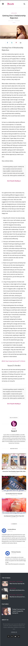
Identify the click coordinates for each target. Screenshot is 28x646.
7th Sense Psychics (16, 552)
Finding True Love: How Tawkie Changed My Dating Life (18, 611)
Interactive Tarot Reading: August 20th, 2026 (14, 471)
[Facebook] (7, 42)
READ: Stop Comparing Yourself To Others (13, 361)
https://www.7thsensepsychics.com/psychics (15, 564)
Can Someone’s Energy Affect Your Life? (14, 516)
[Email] (20, 42)
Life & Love (14, 13)
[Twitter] (12, 42)
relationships (14, 417)
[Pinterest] (16, 42)
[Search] (23, 4)
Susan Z (14, 431)
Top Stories (19, 581)
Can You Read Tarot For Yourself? (14, 493)
